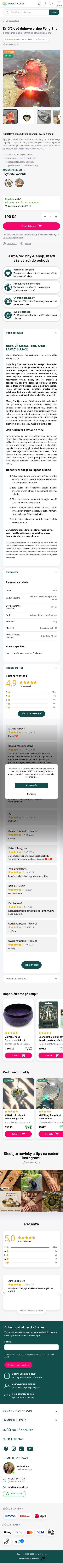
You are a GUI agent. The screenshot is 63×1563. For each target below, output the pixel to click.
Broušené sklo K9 (48, 628)
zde (36, 776)
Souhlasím (33, 785)
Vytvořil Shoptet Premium (29, 1559)
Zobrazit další (31, 964)
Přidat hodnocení (31, 713)
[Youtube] (28, 1448)
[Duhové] (8, 183)
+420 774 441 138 (16, 1480)
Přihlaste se (8, 235)
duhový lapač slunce (47, 615)
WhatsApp (17, 1494)
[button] (59, 1292)
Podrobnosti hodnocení (37, 39)
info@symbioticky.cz (18, 1487)
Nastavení (31, 793)
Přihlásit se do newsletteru (18, 1365)
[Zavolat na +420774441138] (39, 3)
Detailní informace (12, 170)
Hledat (54, 12)
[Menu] (59, 3)
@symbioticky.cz (31, 1162)
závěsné (32, 615)
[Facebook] (5, 1448)
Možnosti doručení (18, 206)
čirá (55, 590)
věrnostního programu (13, 237)
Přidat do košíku (29, 226)
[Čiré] (19, 183)
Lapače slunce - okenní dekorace (28, 653)
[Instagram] (13, 1448)
